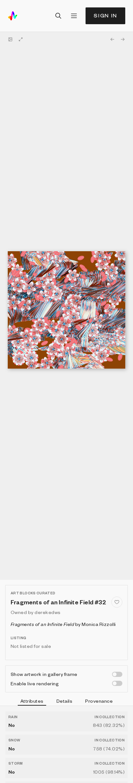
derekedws (47, 612)
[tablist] (66, 702)
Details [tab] (64, 701)
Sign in (105, 15)
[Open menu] (74, 16)
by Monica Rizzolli (63, 624)
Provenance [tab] (99, 701)
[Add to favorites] (116, 602)
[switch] (117, 674)
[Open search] (58, 16)
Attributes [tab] (32, 701)
